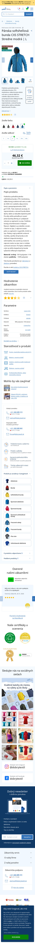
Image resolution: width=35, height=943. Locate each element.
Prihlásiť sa (27, 837)
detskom (7, 263)
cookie (10, 921)
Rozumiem (16, 937)
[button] (31, 60)
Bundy (17, 21)
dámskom (25, 261)
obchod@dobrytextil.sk (17, 418)
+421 (16, 412)
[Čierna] (4, 126)
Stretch (28, 314)
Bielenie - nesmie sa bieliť (16, 357)
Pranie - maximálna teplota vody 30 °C (20, 352)
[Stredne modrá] (22, 126)
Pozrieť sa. (27, 3)
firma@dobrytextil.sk (17, 434)
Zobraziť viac (5, 111)
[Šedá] (8, 126)
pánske (28, 318)
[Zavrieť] (34, 3)
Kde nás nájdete (18, 887)
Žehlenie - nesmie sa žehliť (16, 368)
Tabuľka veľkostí (28, 133)
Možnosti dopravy (19, 150)
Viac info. (11, 293)
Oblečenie (9, 21)
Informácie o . (17, 843)
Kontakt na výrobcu (10, 341)
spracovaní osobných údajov (21, 843)
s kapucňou (27, 325)
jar (26, 330)
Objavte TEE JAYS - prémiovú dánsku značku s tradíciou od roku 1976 (19, 396)
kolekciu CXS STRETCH (20, 267)
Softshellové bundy (10, 23)
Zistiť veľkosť (11, 272)
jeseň (28, 330)
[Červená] (13, 126)
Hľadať (29, 14)
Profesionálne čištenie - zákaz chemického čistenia (17, 374)
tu (17, 932)
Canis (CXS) (27, 311)
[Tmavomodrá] (18, 126)
